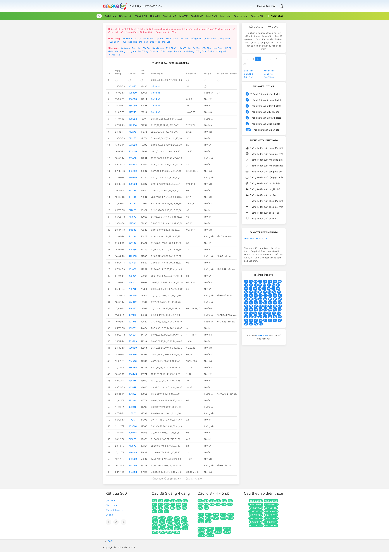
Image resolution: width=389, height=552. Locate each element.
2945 (133, 354)
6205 (133, 125)
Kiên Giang (120, 51)
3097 (133, 426)
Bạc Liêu (136, 48)
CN (244, 63)
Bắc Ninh (248, 70)
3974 (132, 158)
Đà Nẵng (143, 41)
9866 (133, 452)
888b (110, 541)
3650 (133, 105)
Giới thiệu (110, 500)
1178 (132, 413)
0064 (132, 407)
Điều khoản (111, 505)
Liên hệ (109, 514)
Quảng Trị (114, 41)
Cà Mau (196, 48)
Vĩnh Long (189, 51)
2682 (132, 276)
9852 (132, 328)
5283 (133, 92)
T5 (264, 59)
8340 (133, 465)
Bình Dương (158, 48)
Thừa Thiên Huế (129, 41)
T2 (247, 59)
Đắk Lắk (166, 41)
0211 (132, 315)
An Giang (125, 48)
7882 (133, 289)
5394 (133, 341)
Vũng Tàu (201, 51)
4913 (132, 394)
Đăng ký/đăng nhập (266, 6)
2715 (132, 223)
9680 (133, 119)
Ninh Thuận (172, 38)
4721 (132, 400)
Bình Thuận (185, 48)
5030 (133, 145)
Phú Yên (184, 38)
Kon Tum (160, 38)
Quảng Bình (195, 38)
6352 (132, 380)
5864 (133, 367)
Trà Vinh (178, 51)
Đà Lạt (211, 51)
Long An (131, 51)
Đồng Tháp (114, 54)
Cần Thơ (206, 48)
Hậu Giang (218, 48)
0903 (133, 99)
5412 (132, 236)
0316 (132, 262)
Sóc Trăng (143, 51)
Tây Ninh (154, 51)
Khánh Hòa (148, 38)
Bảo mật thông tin (114, 510)
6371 (132, 190)
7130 (132, 439)
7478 (132, 210)
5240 (132, 302)
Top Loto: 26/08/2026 (255, 238)
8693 (133, 177)
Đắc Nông (155, 41)
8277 (132, 112)
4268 (133, 249)
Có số (155, 86)
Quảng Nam (210, 38)
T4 (258, 59)
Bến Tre (146, 48)
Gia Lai (137, 38)
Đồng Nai (221, 51)
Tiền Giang (166, 51)
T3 (252, 59)
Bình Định (127, 38)
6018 (132, 86)
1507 (132, 203)
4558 (133, 164)
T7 (275, 59)
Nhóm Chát (276, 16)
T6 (269, 59)
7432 (132, 131)
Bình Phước (171, 48)
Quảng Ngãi (224, 38)
